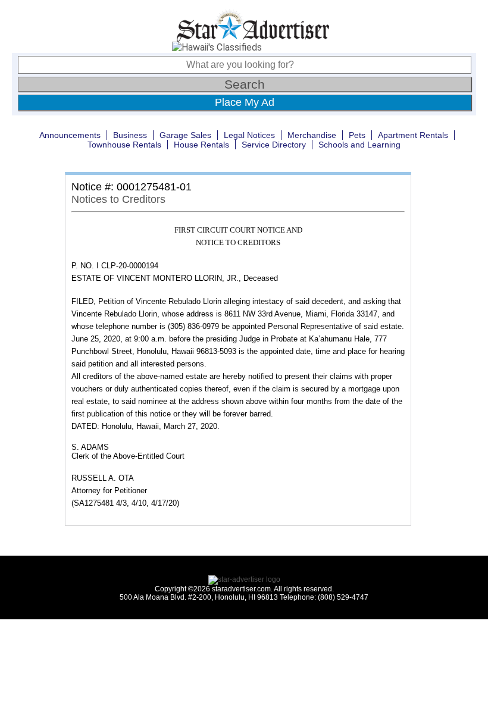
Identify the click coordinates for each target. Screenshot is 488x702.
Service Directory (274, 144)
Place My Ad (244, 102)
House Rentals (201, 144)
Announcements (70, 135)
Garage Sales (185, 135)
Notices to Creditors (118, 199)
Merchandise (311, 135)
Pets (357, 135)
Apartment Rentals (413, 135)
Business (130, 135)
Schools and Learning (359, 144)
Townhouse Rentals (124, 144)
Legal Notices (249, 135)
